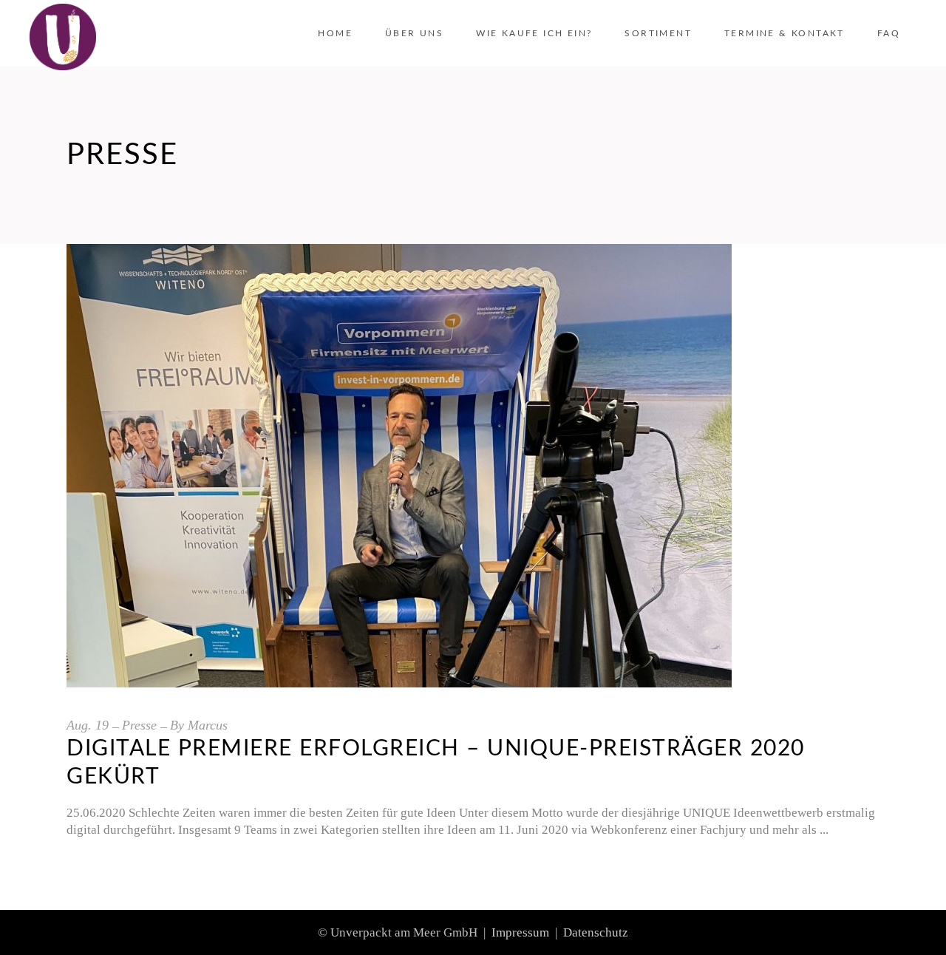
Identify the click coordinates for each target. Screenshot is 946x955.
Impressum (520, 932)
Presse (139, 725)
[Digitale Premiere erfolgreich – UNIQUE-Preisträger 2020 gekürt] (399, 465)
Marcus (208, 725)
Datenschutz (595, 932)
